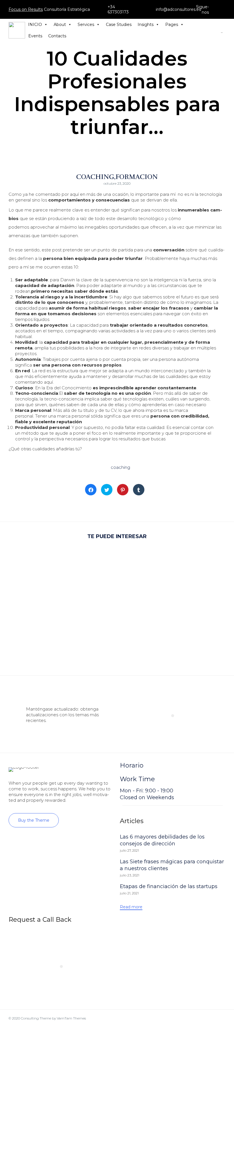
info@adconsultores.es (178, 9)
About (60, 24)
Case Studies (119, 24)
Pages (171, 24)
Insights (146, 24)
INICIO (35, 24)
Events (35, 35)
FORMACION (137, 176)
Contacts (57, 35)
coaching (120, 467)
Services (86, 24)
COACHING (95, 176)
